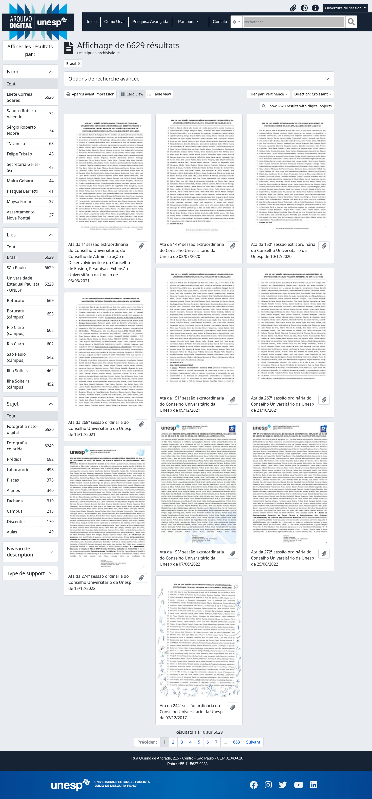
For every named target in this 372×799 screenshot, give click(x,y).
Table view (161, 94)
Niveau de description (20, 551)
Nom (12, 71)
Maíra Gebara (30, 182)
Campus (30, 512)
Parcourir (187, 21)
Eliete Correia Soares (30, 97)
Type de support (26, 573)
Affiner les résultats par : (30, 50)
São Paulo (30, 269)
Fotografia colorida (30, 446)
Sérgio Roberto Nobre (30, 130)
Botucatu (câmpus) (30, 314)
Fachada (30, 502)
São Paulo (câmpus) (30, 357)
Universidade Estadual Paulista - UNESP (30, 284)
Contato (220, 21)
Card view (134, 94)
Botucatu (30, 302)
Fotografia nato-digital (30, 429)
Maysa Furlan (30, 203)
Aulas (30, 533)
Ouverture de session (344, 8)
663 (236, 742)
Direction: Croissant (311, 94)
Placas (30, 481)
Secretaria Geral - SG (30, 167)
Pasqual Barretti (30, 192)
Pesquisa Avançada (150, 21)
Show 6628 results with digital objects (299, 106)
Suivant (253, 742)
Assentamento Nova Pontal (30, 215)
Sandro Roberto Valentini (30, 113)
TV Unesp (30, 145)
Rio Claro (30, 345)
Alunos (30, 492)
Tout (11, 84)
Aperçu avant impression (92, 94)
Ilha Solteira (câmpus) (30, 384)
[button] (293, 8)
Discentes (30, 523)
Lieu (11, 234)
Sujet (12, 403)
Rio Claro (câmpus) (30, 330)
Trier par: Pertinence (267, 94)
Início (92, 21)
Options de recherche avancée (103, 78)
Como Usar (114, 21)
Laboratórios (30, 471)
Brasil (30, 258)
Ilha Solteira (30, 372)
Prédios (30, 460)
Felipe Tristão (30, 155)
